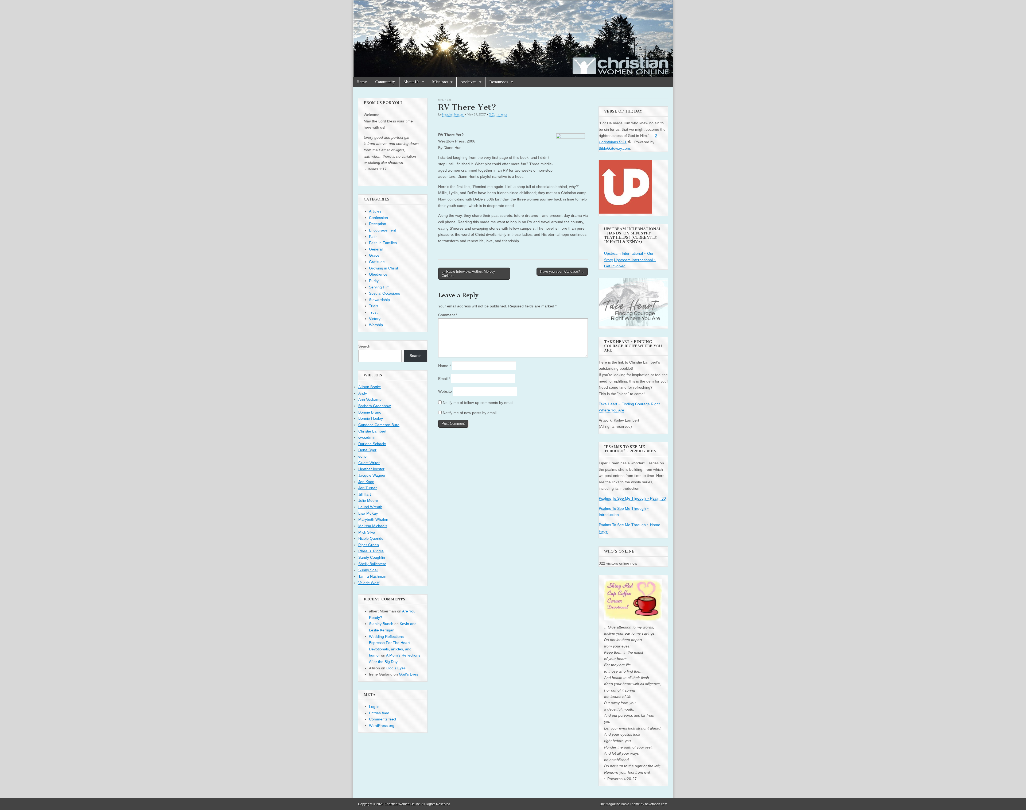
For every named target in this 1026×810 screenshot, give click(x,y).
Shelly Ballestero (372, 564)
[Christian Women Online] (513, 38)
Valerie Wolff (368, 583)
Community (385, 82)
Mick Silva (366, 532)
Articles (375, 211)
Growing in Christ (383, 268)
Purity (374, 281)
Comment (447, 315)
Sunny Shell (368, 570)
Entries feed (379, 713)
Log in (374, 706)
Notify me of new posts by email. (470, 413)
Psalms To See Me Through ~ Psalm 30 (632, 498)
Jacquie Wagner (372, 475)
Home (362, 82)
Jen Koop (366, 482)
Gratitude (377, 262)
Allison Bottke (369, 387)
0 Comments (498, 114)
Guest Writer (369, 463)
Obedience (378, 274)
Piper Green (368, 545)
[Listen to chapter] (629, 142)
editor (363, 456)
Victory (374, 319)
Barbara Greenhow (374, 406)
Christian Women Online (402, 804)
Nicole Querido (370, 538)
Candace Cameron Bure (378, 425)
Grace (374, 255)
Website (445, 391)
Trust (373, 312)
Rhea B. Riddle (371, 551)
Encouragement (382, 230)
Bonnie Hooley (370, 418)
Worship (376, 325)
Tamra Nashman (372, 576)
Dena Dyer (367, 450)
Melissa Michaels (372, 526)
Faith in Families (383, 243)
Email (444, 378)
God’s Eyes (396, 668)
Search (364, 346)
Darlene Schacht (372, 444)
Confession (378, 217)
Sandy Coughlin (371, 557)
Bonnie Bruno (369, 412)
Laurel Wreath (370, 507)
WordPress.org (381, 725)
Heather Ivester (453, 114)
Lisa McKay (368, 513)
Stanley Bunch (381, 624)
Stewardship (379, 300)
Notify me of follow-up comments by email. (478, 402)
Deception (377, 224)
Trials (373, 306)
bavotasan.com (656, 804)
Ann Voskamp (370, 399)
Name (444, 366)
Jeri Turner (367, 488)
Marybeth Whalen (373, 519)
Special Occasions (384, 293)
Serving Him (379, 287)
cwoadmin (366, 437)
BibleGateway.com (614, 148)
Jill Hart (364, 494)
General (445, 100)
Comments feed (382, 719)
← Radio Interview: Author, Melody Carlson (468, 273)
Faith (373, 236)
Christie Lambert (372, 431)
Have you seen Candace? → (562, 271)
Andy (362, 393)
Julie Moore (368, 500)
